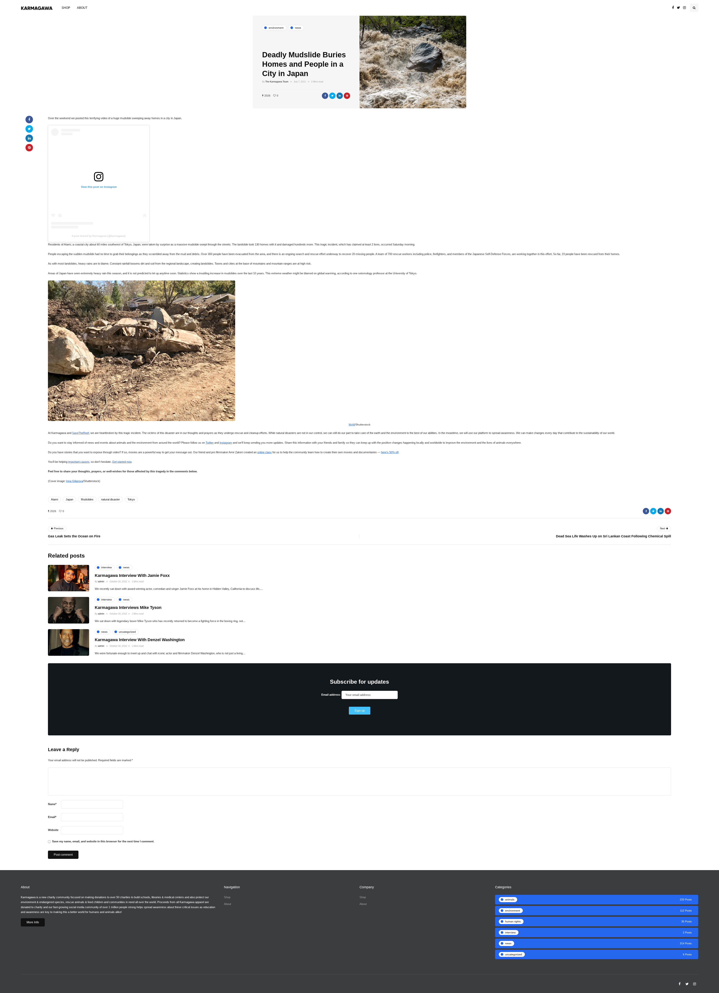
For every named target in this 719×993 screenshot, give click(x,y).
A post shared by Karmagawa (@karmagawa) (99, 235)
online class (264, 452)
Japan (69, 499)
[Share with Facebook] (325, 96)
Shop (66, 7)
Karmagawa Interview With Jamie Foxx (132, 575)
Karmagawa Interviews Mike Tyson (128, 607)
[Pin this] (347, 96)
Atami (54, 499)
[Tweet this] (332, 96)
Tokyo (131, 499)
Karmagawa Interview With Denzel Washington (140, 639)
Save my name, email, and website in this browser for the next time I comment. (103, 841)
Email (52, 817)
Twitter (210, 442)
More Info (33, 922)
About (82, 7)
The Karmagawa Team (276, 81)
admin (101, 581)
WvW (352, 424)
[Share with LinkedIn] (339, 96)
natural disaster (110, 499)
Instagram (226, 442)
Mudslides (87, 499)
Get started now (121, 461)
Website (53, 829)
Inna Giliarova (74, 481)
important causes (78, 461)
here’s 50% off (389, 452)
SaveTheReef (80, 432)
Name (52, 804)
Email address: (331, 694)
